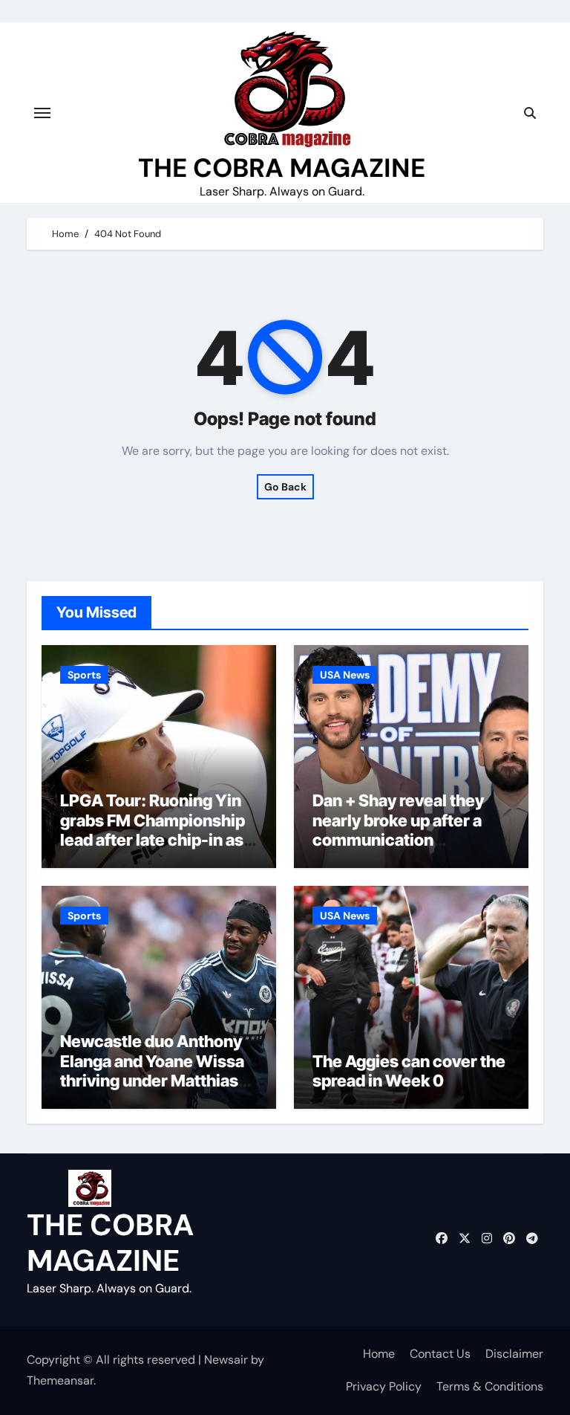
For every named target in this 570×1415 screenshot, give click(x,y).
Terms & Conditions (489, 1386)
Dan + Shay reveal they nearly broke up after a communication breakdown (398, 830)
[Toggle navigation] (42, 113)
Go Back (285, 486)
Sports (84, 674)
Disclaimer (514, 1353)
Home (379, 1353)
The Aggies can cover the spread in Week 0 (408, 1071)
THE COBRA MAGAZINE (281, 168)
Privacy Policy (384, 1386)
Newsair (226, 1359)
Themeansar (60, 1380)
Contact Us (440, 1353)
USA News (345, 674)
